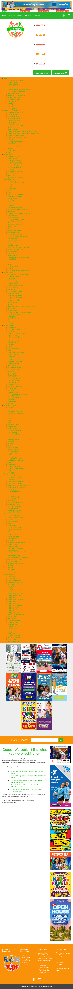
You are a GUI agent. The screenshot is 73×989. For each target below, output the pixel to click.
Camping (10, 192)
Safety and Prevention (14, 455)
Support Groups (12, 173)
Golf (9, 531)
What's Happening (9, 575)
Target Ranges (12, 255)
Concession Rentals (14, 348)
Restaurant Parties (13, 392)
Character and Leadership (15, 413)
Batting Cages (12, 189)
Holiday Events (12, 597)
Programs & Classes (10, 405)
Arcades (10, 187)
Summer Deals (12, 634)
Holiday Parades (12, 603)
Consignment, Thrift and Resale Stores (19, 485)
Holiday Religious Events (15, 605)
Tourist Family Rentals (14, 510)
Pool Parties (11, 390)
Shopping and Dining (10, 474)
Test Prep (10, 145)
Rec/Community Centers (15, 240)
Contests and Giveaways (15, 582)
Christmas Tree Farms (14, 580)
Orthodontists (12, 308)
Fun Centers (11, 206)
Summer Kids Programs (15, 466)
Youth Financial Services (15, 177)
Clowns (10, 346)
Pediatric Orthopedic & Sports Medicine (19, 312)
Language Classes (13, 440)
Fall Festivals (11, 586)
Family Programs (13, 428)
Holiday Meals (12, 601)
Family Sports (12, 525)
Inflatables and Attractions (15, 367)
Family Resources (9, 154)
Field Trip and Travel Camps (16, 92)
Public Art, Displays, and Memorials (18, 236)
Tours (9, 263)
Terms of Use (26, 957)
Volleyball (10, 567)
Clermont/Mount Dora (62, 11)
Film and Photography (14, 430)
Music (9, 445)
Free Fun (10, 204)
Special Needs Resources (15, 171)
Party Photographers (14, 381)
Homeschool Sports (13, 537)
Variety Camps (12, 105)
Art (8, 409)
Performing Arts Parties (15, 386)
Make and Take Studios (15, 225)
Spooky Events (12, 632)
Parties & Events (9, 325)
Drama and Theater (13, 424)
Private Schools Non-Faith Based (17, 137)
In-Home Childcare (13, 124)
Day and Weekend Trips (15, 196)
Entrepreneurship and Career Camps (19, 90)
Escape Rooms (12, 198)
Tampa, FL (42, 965)
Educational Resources (14, 118)
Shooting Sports (12, 550)
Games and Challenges (15, 208)
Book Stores (11, 480)
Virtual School (12, 150)
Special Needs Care (14, 318)
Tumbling (10, 565)
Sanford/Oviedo (25, 11)
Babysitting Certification (15, 411)
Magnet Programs (13, 128)
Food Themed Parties (14, 360)
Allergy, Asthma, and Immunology (18, 274)
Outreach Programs (13, 449)
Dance (10, 422)
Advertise (28, 16)
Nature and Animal (13, 447)
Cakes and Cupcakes (14, 337)
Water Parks (11, 268)
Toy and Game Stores (14, 512)
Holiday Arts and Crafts (14, 596)
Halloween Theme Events (15, 594)
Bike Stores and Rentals (15, 478)
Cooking (10, 419)
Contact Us (25, 965)
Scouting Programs (13, 457)
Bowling (10, 190)
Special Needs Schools (14, 143)
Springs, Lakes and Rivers (15, 249)
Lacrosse (10, 540)
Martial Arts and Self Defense (16, 542)
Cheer (9, 523)
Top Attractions (12, 261)
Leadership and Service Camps (17, 95)
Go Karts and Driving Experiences (18, 209)
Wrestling (10, 571)
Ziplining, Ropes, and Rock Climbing (18, 270)
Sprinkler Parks (12, 251)
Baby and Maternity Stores (16, 476)
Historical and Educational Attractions (19, 213)
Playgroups (11, 170)
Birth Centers (11, 278)
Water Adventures (13, 267)
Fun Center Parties (13, 364)
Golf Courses (11, 211)
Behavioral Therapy (13, 276)
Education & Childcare (11, 111)
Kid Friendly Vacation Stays (16, 219)
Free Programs (12, 432)
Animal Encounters (13, 185)
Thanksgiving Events (14, 635)
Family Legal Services (14, 160)
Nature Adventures (13, 232)
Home (4, 16)
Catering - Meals (13, 343)
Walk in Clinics (12, 324)
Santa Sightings (12, 624)
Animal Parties (12, 327)
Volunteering (11, 472)
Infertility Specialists (13, 301)
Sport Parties (11, 400)
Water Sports (11, 569)
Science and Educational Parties (17, 394)
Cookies (10, 350)
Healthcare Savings (13, 299)
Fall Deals (11, 584)
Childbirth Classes (13, 284)
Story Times (11, 464)
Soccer (10, 554)
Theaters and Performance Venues (18, 257)
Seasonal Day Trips (13, 626)
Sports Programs (9, 514)
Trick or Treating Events (15, 637)
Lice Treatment (12, 303)
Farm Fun (11, 592)
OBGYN (10, 305)
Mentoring (11, 441)
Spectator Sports (13, 246)
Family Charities (12, 158)
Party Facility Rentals (14, 379)
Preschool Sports (13, 546)
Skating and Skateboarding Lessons (18, 552)
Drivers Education (13, 426)
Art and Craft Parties (14, 329)
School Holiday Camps (14, 97)
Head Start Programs (14, 120)
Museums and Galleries (15, 230)
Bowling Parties (12, 335)
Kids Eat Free (12, 499)
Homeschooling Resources (16, 166)
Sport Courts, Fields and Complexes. (19, 247)
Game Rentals (12, 365)
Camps (6, 78)
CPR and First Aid (13, 287)
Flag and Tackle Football (15, 527)
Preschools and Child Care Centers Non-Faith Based (23, 133)
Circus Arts (11, 415)
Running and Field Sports (15, 548)
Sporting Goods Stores (14, 506)
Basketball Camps (13, 84)
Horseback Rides (13, 215)
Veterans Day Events (14, 641)
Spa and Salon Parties (14, 396)
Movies (10, 228)
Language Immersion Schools (17, 126)
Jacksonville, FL (44, 967)
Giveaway (37, 16)
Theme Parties (12, 402)
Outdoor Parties (12, 377)
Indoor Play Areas (13, 217)
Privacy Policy (26, 960)
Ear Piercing (11, 489)
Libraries (10, 223)
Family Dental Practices (15, 295)
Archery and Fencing (14, 516)
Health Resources (9, 272)
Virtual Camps (12, 107)
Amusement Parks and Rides (16, 183)
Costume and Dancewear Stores (17, 487)
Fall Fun (10, 588)
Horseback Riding (13, 538)
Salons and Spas (13, 242)
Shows (10, 630)
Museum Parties (12, 375)
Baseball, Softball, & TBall (15, 518)
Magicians (11, 371)
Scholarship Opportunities (15, 141)
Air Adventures (12, 181)
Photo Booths (12, 388)
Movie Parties (12, 373)
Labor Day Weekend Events (16, 615)
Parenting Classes (13, 451)
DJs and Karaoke (13, 354)
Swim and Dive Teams (14, 559)
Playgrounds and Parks (15, 234)
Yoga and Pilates (13, 573)
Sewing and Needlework (15, 459)
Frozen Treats (12, 495)
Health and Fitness (13, 535)
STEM (9, 462)
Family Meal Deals (13, 491)
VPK (9, 152)
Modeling (10, 443)
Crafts (9, 421)
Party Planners (12, 383)
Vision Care (11, 322)
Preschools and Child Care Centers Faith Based (22, 131)
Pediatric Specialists (14, 314)
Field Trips (11, 200)
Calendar (12, 16)
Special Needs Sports (14, 556)
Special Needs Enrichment (15, 461)
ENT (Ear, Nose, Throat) (15, 291)
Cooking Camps (12, 86)
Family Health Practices (15, 297)
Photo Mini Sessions (14, 620)
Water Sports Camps (14, 109)
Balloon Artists (12, 331)
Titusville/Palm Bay (43, 11)
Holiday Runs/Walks (13, 607)
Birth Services (12, 280)
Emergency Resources (14, 156)
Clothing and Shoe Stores (15, 481)
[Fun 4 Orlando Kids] (15, 29)
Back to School (12, 578)
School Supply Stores (14, 504)
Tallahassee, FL (44, 970)
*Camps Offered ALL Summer (16, 80)
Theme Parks (12, 259)
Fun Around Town (9, 179)
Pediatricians (11, 316)
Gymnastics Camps (13, 93)
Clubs (9, 417)
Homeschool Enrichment (15, 436)
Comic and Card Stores (15, 483)
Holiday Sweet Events (14, 613)
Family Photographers (14, 162)
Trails (9, 265)
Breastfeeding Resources (15, 282)
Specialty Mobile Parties (15, 398)
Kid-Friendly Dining (13, 497)
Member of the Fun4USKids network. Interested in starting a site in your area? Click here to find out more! (45, 957)
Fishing (10, 202)
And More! (42, 972)
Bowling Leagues (13, 521)
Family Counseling (13, 293)
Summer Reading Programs (16, 468)
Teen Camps (11, 103)
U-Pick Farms (12, 639)
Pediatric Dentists (13, 310)
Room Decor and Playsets (15, 502)
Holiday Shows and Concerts (16, 611)
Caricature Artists (13, 339)
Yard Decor (11, 403)
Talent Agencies (12, 175)
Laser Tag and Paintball (15, 221)
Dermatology (11, 289)
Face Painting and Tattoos (15, 358)
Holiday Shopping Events (15, 609)
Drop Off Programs (13, 116)
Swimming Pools (12, 253)
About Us (24, 962)
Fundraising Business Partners (17, 164)
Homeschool (11, 122)
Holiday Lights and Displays (16, 599)
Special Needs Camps (14, 99)
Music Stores (11, 500)
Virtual (9, 470)
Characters (11, 344)
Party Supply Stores (13, 384)
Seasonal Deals (12, 628)
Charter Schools (12, 114)
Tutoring (10, 149)
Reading (10, 139)
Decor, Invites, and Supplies (16, 352)
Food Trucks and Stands (15, 362)
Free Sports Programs (14, 529)
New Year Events (13, 616)
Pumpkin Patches (13, 622)
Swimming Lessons (13, 561)
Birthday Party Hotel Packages (17, 333)
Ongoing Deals (12, 618)
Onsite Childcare (13, 130)
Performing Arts (12, 453)
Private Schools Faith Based (16, 135)
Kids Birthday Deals (13, 369)
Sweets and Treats (13, 508)
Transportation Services (15, 147)
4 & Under (11, 407)
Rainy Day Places (13, 238)
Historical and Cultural (14, 434)
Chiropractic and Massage (15, 286)
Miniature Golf (12, 227)
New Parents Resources (15, 168)
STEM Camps (12, 101)
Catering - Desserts (13, 341)
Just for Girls (11, 438)
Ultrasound (11, 320)
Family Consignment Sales (16, 590)
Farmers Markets (13, 493)
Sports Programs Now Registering (18, 557)
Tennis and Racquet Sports (16, 563)
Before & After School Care (16, 112)
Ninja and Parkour (13, 544)
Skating (10, 244)
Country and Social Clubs (15, 194)
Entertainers (11, 356)
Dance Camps (12, 88)
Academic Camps (13, 82)
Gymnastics (11, 533)
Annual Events (12, 577)
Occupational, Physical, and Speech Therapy (21, 306)
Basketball (11, 519)
